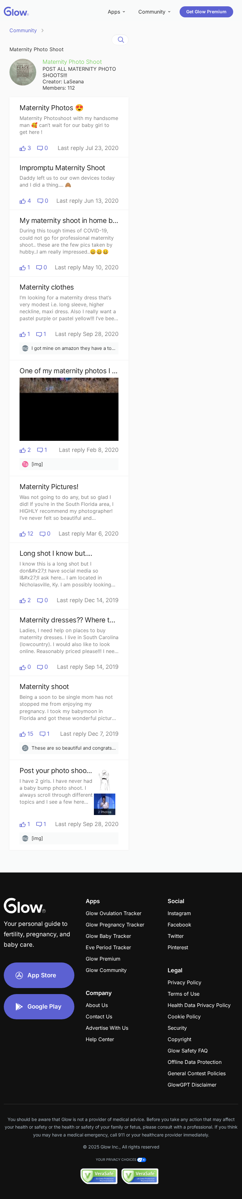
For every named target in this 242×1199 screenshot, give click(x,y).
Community (23, 30)
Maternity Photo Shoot (36, 49)
